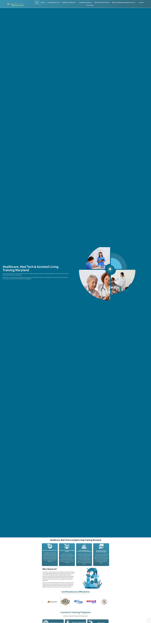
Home (36, 2)
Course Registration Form (53, 2)
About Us (43, 2)
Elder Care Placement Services (102, 2)
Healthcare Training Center (68, 2)
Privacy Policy (89, 5)
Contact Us (141, 2)
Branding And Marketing (85, 2)
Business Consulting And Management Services (123, 2)
